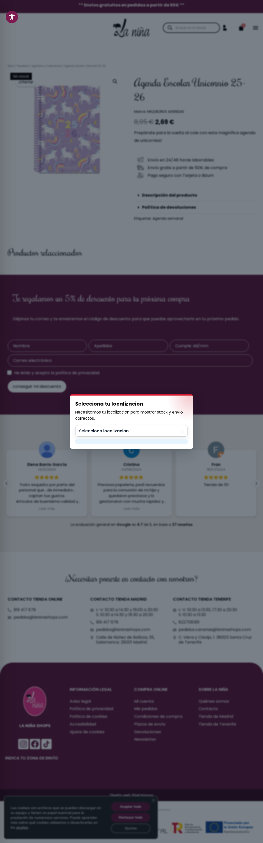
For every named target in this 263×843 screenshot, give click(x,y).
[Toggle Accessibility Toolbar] (11, 17)
